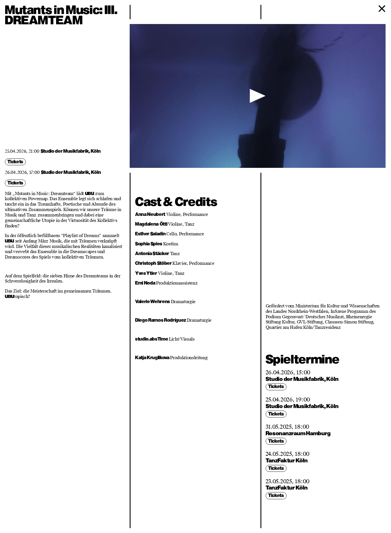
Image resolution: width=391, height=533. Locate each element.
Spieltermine (302, 359)
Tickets (15, 161)
